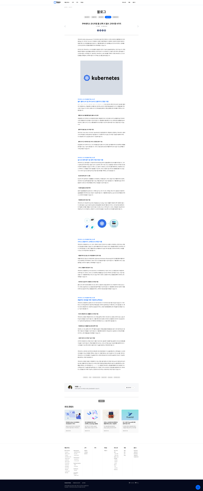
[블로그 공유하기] (105, 30)
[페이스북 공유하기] (98, 30)
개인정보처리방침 (67, 482)
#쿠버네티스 (85, 377)
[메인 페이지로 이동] (64, 7)
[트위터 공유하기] (100, 30)
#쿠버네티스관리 (117, 377)
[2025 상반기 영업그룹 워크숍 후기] (65, 26)
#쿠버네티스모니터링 (96, 377)
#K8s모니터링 (104, 377)
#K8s (90, 377)
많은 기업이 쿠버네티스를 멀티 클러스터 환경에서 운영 (91, 104)
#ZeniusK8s (110, 377)
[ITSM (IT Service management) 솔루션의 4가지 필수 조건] (138, 26)
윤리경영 (83, 482)
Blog (138, 482)
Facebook (132, 482)
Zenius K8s (95, 365)
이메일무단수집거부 (76, 482)
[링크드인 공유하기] (103, 30)
